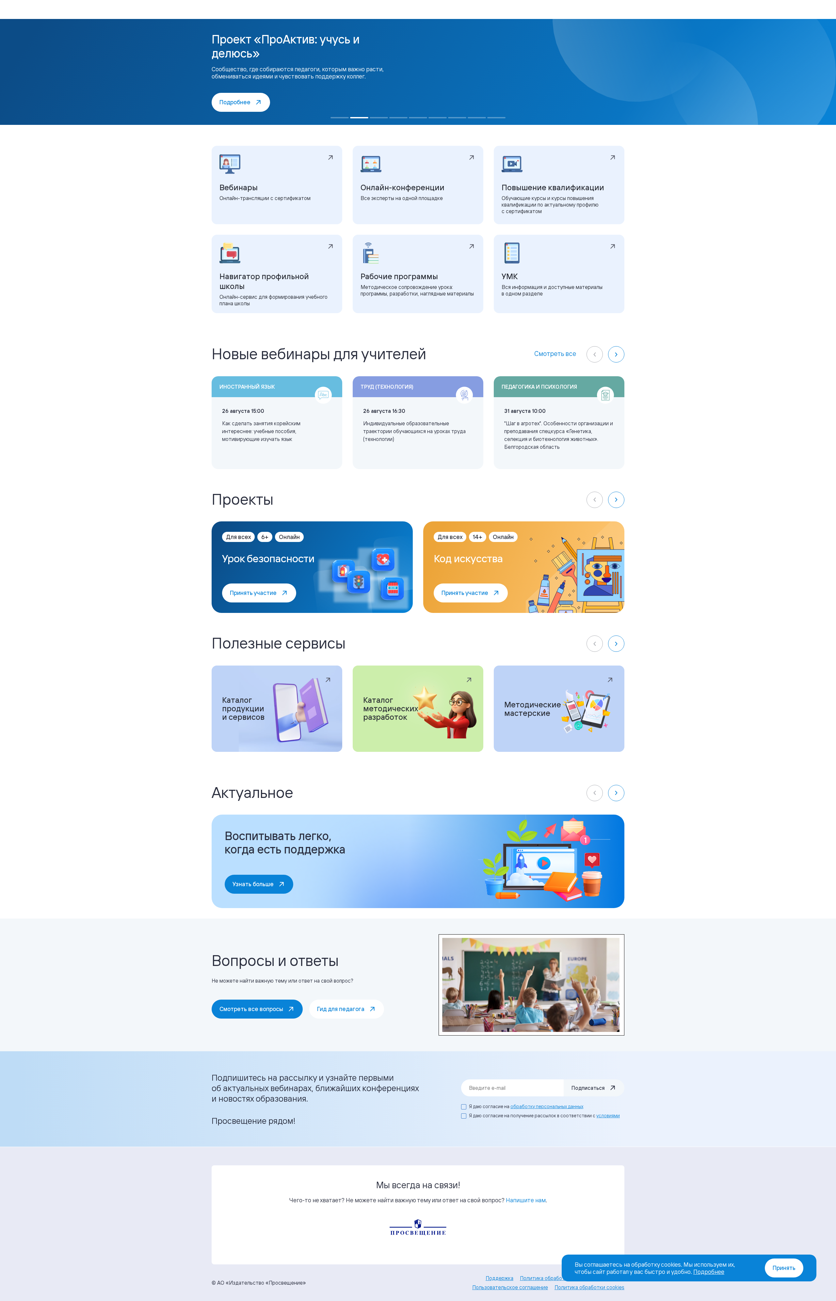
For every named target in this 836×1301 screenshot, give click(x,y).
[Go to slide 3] (379, 117)
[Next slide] (616, 354)
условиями (608, 1115)
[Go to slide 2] (359, 117)
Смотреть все (555, 353)
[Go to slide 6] (437, 117)
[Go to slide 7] (457, 117)
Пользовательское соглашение (510, 1287)
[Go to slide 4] (398, 117)
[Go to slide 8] (477, 117)
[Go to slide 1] (339, 117)
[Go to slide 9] (496, 117)
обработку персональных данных (546, 1106)
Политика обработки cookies (589, 1287)
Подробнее (708, 1271)
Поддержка (499, 1278)
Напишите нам (526, 1200)
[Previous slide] (595, 354)
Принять (784, 1268)
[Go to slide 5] (418, 117)
